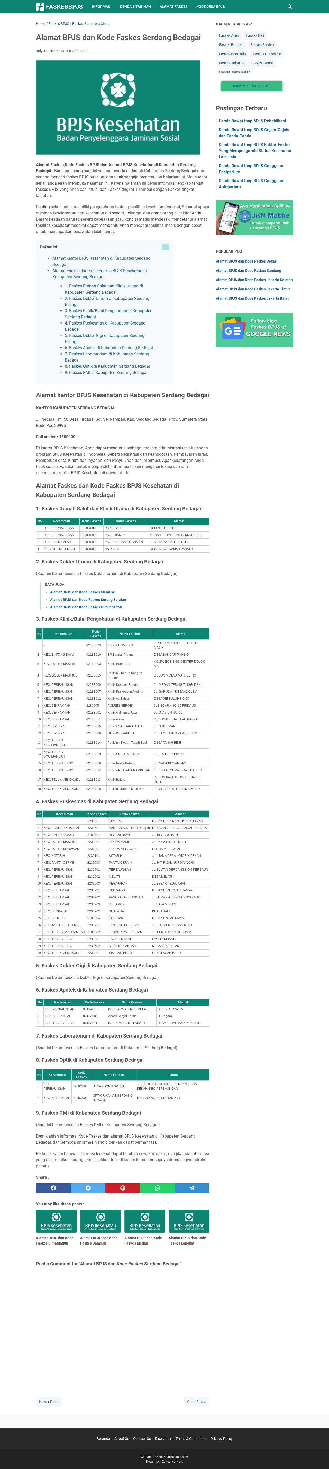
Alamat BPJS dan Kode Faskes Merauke (82, 592)
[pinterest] (122, 1188)
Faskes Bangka (231, 45)
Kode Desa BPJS (210, 7)
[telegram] (192, 1188)
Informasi (101, 7)
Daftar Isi (48, 247)
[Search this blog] (290, 7)
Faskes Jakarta (231, 63)
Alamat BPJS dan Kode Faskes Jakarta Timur (253, 289)
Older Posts (196, 1402)
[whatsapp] (157, 1188)
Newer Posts (49, 1402)
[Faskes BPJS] (59, 6)
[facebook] (53, 1188)
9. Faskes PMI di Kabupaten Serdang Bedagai (106, 372)
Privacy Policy (222, 1439)
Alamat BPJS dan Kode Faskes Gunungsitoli (86, 607)
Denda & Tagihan (135, 7)
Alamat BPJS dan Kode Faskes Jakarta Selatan (254, 280)
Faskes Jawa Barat (234, 72)
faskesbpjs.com (177, 1457)
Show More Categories (251, 86)
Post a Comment (74, 51)
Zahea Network (172, 1461)
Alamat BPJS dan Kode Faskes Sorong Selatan (88, 600)
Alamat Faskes (174, 7)
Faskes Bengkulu (232, 54)
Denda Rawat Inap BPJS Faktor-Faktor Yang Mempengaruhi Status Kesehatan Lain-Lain (255, 150)
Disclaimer (163, 1439)
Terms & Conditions (191, 1439)
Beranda (103, 1439)
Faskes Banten (262, 45)
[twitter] (88, 1188)
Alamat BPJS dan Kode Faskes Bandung (248, 270)
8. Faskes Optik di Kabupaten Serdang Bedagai (107, 366)
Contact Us (142, 1439)
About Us (121, 1439)
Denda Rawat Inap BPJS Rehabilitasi (252, 121)
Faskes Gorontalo (267, 54)
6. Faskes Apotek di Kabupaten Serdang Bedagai (109, 347)
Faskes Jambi (262, 63)
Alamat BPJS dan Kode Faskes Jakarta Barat (252, 298)
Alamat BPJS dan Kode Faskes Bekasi (247, 261)
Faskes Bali (255, 35)
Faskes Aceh (229, 35)
